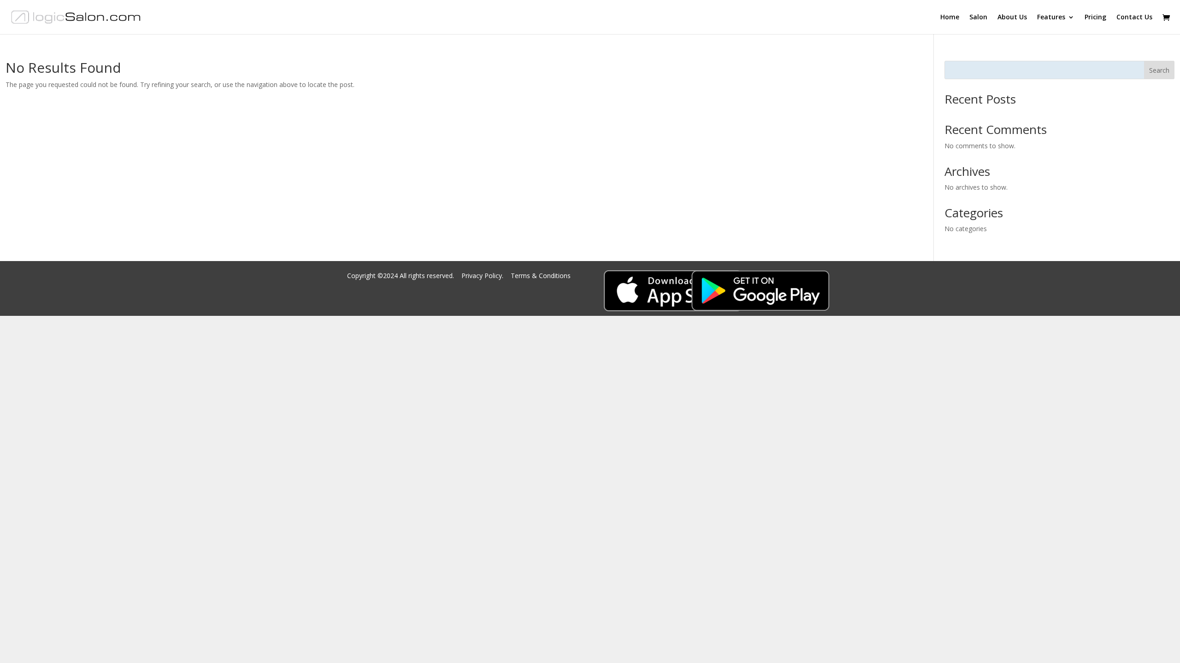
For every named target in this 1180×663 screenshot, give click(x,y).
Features (1051, 17)
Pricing (1095, 17)
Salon (978, 17)
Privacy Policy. (483, 275)
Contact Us (1134, 17)
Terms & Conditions (541, 275)
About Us (1012, 17)
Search (1159, 70)
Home (949, 17)
